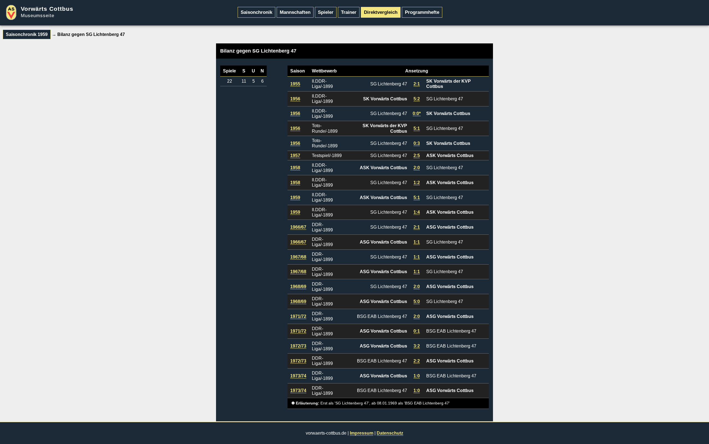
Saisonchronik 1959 (27, 34)
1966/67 (298, 227)
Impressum (361, 433)
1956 (295, 98)
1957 (295, 155)
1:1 (416, 242)
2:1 (416, 84)
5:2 (416, 98)
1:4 (416, 212)
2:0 (416, 167)
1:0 (416, 376)
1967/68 (298, 257)
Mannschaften (295, 12)
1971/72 (298, 316)
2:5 (416, 155)
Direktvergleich (380, 12)
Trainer (348, 12)
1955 (295, 84)
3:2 (416, 346)
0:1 (416, 331)
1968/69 (298, 286)
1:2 (416, 182)
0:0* (417, 113)
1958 (295, 167)
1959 (295, 197)
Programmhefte (422, 12)
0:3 (416, 143)
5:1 (416, 128)
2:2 (416, 361)
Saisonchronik (256, 12)
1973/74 (298, 376)
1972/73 (298, 346)
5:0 (416, 301)
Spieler (325, 12)
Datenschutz (390, 433)
